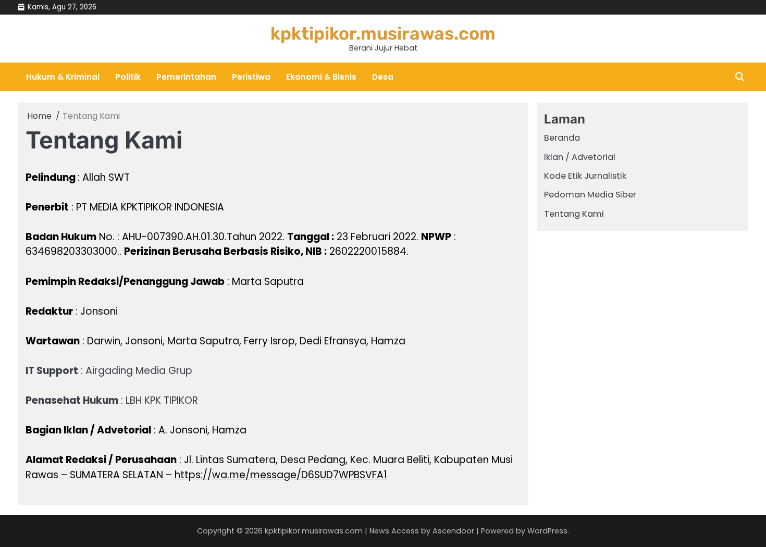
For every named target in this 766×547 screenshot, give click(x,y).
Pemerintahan (186, 76)
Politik (128, 76)
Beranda (562, 138)
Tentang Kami (574, 214)
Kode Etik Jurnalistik (585, 176)
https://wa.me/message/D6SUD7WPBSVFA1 (281, 475)
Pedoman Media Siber (590, 195)
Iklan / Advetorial (579, 157)
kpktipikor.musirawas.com (383, 33)
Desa (382, 76)
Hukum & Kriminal (63, 76)
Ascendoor (453, 531)
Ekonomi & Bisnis (321, 76)
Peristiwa (251, 76)
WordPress (547, 531)
